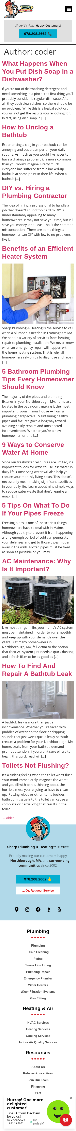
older (8, 818)
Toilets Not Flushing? (35, 765)
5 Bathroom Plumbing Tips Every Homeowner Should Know (38, 379)
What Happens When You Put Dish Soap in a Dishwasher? (37, 71)
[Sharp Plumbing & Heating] (19, 9)
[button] (68, 9)
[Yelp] (59, 909)
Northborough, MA (25, 860)
